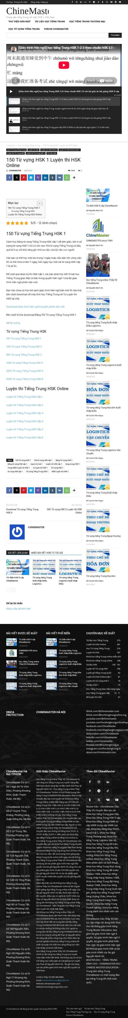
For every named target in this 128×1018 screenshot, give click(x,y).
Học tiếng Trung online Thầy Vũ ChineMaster (101, 281)
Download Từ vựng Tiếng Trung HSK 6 (22, 511)
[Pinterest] (89, 2)
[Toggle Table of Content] (38, 203)
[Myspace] (85, 2)
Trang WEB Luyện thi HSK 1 (19, 468)
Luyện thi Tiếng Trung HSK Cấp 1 (24, 396)
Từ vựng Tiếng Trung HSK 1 (37, 471)
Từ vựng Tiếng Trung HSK (22, 211)
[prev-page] (8, 590)
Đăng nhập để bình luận (18, 608)
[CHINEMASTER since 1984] (11, 653)
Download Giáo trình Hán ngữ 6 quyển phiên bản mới (35, 306)
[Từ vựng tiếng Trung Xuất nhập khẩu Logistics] (43, 567)
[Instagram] (76, 2)
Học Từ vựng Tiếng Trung (29, 145)
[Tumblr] (102, 2)
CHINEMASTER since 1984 (99, 240)
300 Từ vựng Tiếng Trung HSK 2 (24, 346)
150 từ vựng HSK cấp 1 (43, 460)
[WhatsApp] (67, 177)
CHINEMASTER (15, 170)
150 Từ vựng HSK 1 (23, 460)
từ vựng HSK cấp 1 (15, 471)
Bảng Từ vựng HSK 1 (64, 460)
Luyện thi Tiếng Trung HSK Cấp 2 (24, 405)
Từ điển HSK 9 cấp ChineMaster (102, 206)
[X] (107, 2)
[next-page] (13, 590)
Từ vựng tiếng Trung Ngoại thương (103, 536)
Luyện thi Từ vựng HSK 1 (36, 153)
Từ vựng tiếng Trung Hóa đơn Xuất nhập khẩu (103, 409)
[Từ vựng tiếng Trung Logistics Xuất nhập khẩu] (70, 567)
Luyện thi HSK (33, 150)
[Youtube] (120, 2)
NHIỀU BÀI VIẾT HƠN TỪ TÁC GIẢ (47, 553)
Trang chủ (10, 145)
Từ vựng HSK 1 (57, 468)
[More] (74, 177)
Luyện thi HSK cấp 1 (54, 464)
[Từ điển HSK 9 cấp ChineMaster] (17, 567)
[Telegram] (94, 2)
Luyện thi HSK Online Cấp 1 (69, 150)
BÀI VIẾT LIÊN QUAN (17, 553)
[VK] (60, 177)
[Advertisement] (85, 11)
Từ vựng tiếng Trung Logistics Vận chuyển (103, 452)
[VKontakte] (111, 2)
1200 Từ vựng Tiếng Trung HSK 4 (24, 362)
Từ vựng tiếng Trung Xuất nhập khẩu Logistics (42, 580)
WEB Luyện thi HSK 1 (60, 471)
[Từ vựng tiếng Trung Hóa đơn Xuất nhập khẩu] (51, 675)
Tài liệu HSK (51, 153)
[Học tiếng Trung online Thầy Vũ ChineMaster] (11, 664)
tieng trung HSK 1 (72, 464)
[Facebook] (72, 2)
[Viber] (38, 177)
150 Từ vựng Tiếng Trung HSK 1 (24, 208)
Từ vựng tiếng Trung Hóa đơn (100, 576)
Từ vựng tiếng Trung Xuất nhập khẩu (101, 494)
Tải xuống (14, 322)
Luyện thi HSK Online (49, 150)
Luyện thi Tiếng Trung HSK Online (25, 214)
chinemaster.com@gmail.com (55, 980)
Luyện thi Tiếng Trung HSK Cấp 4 (24, 421)
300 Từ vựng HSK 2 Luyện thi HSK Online (64, 511)
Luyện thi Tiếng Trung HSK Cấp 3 (24, 413)
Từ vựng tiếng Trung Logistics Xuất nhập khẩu (68, 580)
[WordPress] (115, 2)
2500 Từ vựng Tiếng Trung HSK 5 (24, 370)
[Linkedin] (81, 2)
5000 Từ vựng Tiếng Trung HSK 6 (24, 379)
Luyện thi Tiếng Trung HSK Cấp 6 (24, 437)
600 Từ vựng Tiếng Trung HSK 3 (24, 354)
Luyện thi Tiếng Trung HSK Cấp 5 (24, 429)
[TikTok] (98, 2)
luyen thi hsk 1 (36, 464)
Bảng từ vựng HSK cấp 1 (17, 464)
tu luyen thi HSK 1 (40, 468)
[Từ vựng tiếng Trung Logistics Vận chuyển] (51, 686)
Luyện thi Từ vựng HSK (15, 153)
